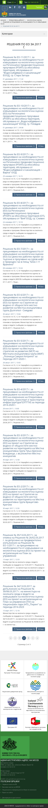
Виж (42, 97)
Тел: (31, 2)
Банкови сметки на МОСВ (11, 787)
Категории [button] (7, 33)
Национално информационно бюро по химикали (19, 790)
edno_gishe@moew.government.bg (15, 779)
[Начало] (13, 14)
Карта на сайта (7, 792)
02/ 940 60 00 (11, 767)
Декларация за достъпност (11, 797)
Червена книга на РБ (9, 784)
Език (11, 2)
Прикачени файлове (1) (25, 97)
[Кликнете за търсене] (45, 7)
